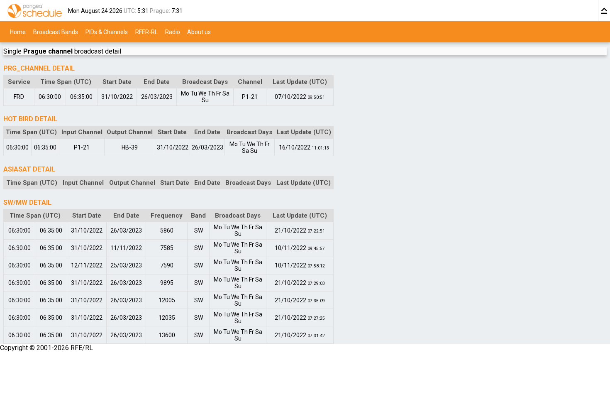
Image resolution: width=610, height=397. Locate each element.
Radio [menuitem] (172, 31)
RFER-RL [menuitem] (146, 31)
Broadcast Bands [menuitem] (55, 31)
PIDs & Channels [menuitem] (106, 31)
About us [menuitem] (199, 31)
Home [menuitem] (18, 31)
